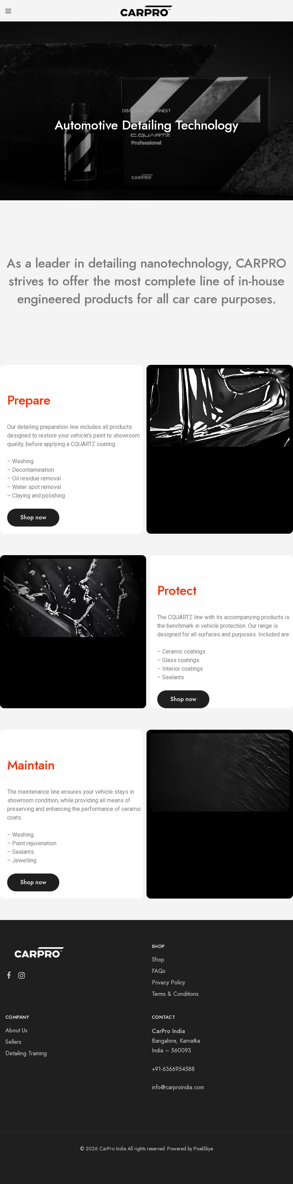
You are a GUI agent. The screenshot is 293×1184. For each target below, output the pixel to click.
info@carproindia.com (178, 1087)
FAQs (158, 971)
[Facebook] (9, 976)
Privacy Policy (168, 982)
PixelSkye (203, 1148)
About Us (16, 1030)
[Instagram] (21, 977)
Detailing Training (26, 1053)
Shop (158, 959)
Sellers (13, 1042)
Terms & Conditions (175, 994)
